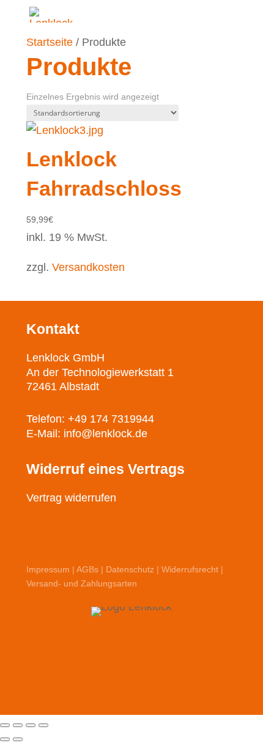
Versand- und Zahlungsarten (81, 583)
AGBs (87, 569)
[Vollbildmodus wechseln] (30, 725)
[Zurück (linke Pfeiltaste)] (5, 739)
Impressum (48, 569)
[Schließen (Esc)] (5, 725)
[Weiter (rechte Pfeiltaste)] (18, 739)
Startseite (49, 42)
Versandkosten (88, 267)
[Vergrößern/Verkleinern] (43, 725)
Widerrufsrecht (189, 569)
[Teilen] (18, 725)
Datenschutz (130, 569)
